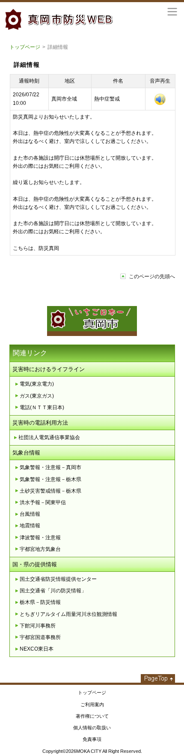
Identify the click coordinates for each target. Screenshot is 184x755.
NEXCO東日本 (36, 649)
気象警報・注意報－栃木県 (50, 479)
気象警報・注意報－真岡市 (50, 467)
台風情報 (30, 514)
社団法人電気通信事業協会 (49, 437)
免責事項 (92, 739)
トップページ (24, 47)
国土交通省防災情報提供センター (58, 579)
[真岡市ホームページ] (92, 332)
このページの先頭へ (152, 276)
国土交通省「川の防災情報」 (53, 591)
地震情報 (30, 526)
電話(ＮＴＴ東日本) (42, 407)
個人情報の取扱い (92, 727)
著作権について (92, 716)
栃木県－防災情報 (40, 602)
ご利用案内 (92, 704)
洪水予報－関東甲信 (43, 502)
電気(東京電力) (37, 384)
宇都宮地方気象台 (40, 549)
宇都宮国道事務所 (40, 637)
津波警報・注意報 (40, 538)
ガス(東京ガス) (37, 396)
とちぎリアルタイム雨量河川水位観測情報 (68, 614)
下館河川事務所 (38, 626)
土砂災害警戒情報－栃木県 (50, 491)
